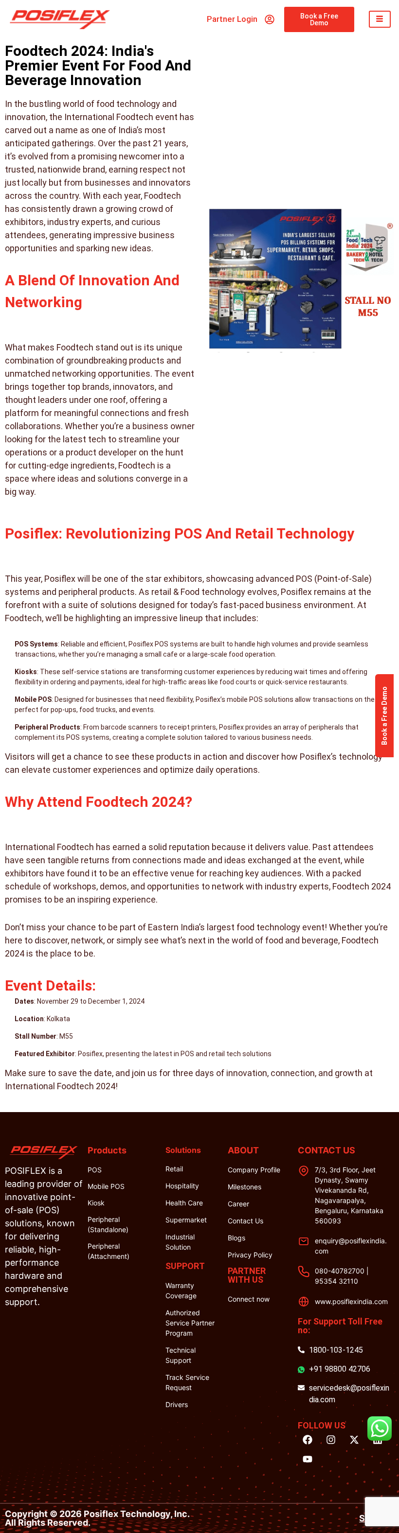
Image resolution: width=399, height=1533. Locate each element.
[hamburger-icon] (380, 19)
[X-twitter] (354, 1439)
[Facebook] (307, 1439)
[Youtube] (307, 1459)
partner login (232, 19)
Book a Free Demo (384, 715)
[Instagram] (331, 1439)
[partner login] (269, 19)
